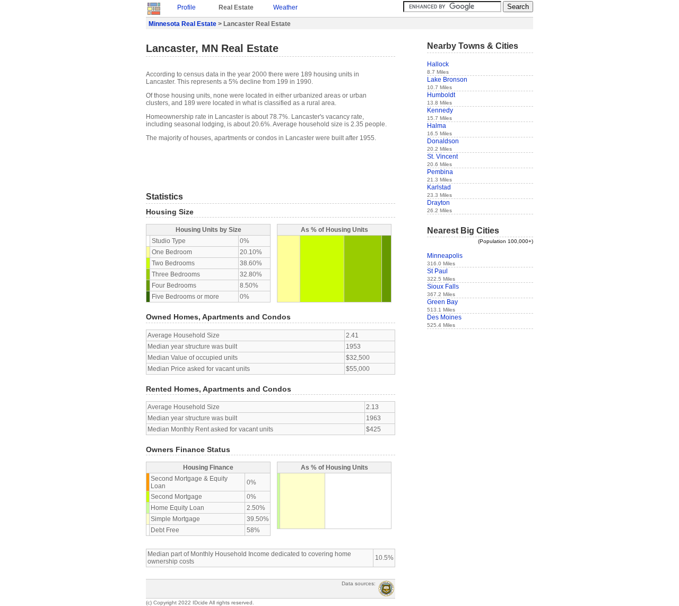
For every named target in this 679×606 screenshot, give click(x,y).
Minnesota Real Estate (182, 24)
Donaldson (443, 141)
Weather (285, 7)
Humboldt (441, 95)
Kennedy (440, 110)
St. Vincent (442, 156)
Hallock (438, 64)
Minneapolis (445, 255)
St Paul (437, 271)
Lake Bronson (447, 79)
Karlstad (439, 187)
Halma (436, 125)
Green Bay (442, 302)
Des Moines (444, 317)
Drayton (438, 202)
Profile (186, 7)
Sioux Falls (443, 286)
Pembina (440, 172)
